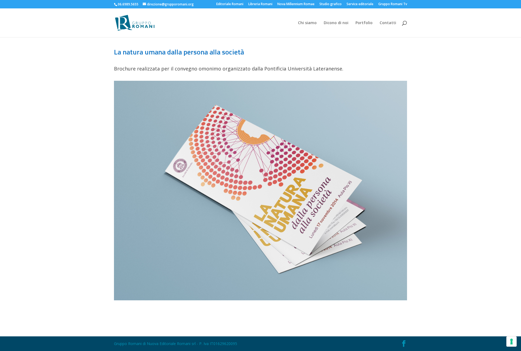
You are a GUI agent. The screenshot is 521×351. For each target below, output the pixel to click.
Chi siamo (307, 23)
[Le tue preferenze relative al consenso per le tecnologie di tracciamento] (511, 341)
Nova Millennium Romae (295, 4)
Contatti (388, 23)
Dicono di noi (336, 23)
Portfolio (364, 23)
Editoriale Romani (229, 4)
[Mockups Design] (260, 300)
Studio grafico (330, 4)
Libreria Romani (260, 4)
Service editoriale (360, 4)
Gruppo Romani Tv (392, 4)
